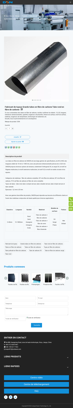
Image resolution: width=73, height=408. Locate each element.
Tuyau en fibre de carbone (52, 247)
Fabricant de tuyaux (11, 244)
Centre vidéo (36, 377)
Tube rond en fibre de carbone (53, 244)
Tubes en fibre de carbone (13, 247)
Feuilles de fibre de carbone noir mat (25, 284)
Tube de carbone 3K (35, 250)
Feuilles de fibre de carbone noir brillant (60, 284)
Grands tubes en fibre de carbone (30, 244)
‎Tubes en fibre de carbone (33, 247)
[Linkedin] (10, 397)
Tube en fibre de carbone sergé (54, 250)
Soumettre (37, 325)
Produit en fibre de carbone (48, 284)
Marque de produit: (11, 121)
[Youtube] (15, 397)
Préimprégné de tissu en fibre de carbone (36, 284)
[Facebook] (6, 397)
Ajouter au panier (16, 142)
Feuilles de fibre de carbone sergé (13, 284)
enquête (16, 137)
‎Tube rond (8, 254)
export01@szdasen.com (13, 349)
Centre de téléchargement (36, 384)
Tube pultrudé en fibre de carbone (15, 250)
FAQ (36, 391)
